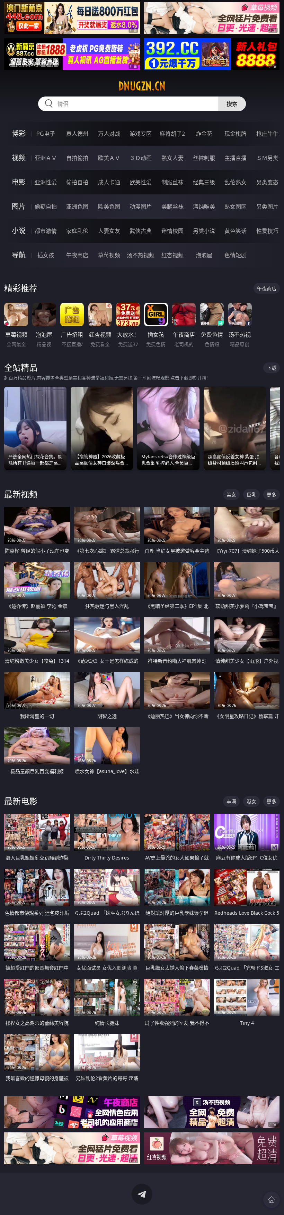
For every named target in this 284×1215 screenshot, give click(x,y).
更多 (271, 494)
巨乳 (251, 494)
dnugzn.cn (142, 86)
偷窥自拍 (46, 206)
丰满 (231, 801)
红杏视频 (172, 255)
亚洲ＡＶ (46, 158)
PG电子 (45, 133)
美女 (231, 494)
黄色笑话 (235, 231)
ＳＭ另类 (267, 158)
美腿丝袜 (172, 206)
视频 (19, 157)
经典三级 (204, 182)
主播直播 (235, 158)
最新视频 (20, 494)
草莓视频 (109, 255)
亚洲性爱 (46, 182)
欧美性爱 (141, 182)
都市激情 (46, 231)
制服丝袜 (172, 182)
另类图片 (267, 206)
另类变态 (267, 182)
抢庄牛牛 (267, 133)
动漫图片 (141, 206)
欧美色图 (109, 206)
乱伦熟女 (235, 182)
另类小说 (204, 231)
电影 (19, 182)
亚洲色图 (77, 206)
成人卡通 (109, 182)
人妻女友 (109, 231)
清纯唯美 (204, 206)
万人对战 (109, 133)
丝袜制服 (204, 158)
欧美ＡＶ (109, 158)
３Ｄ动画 (141, 158)
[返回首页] (271, 1199)
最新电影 (20, 801)
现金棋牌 (235, 133)
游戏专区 (141, 133)
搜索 (232, 104)
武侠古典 (141, 231)
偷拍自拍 (77, 182)
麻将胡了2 (172, 133)
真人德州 (77, 133)
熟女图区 (235, 206)
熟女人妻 (172, 158)
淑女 (251, 801)
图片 (19, 206)
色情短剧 (235, 255)
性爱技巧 (267, 231)
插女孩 (45, 255)
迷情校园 (172, 231)
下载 (271, 367)
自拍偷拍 (77, 158)
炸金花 (204, 133)
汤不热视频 (140, 255)
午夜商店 (77, 255)
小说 (19, 230)
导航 (19, 255)
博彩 (19, 133)
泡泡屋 (204, 255)
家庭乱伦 (77, 231)
